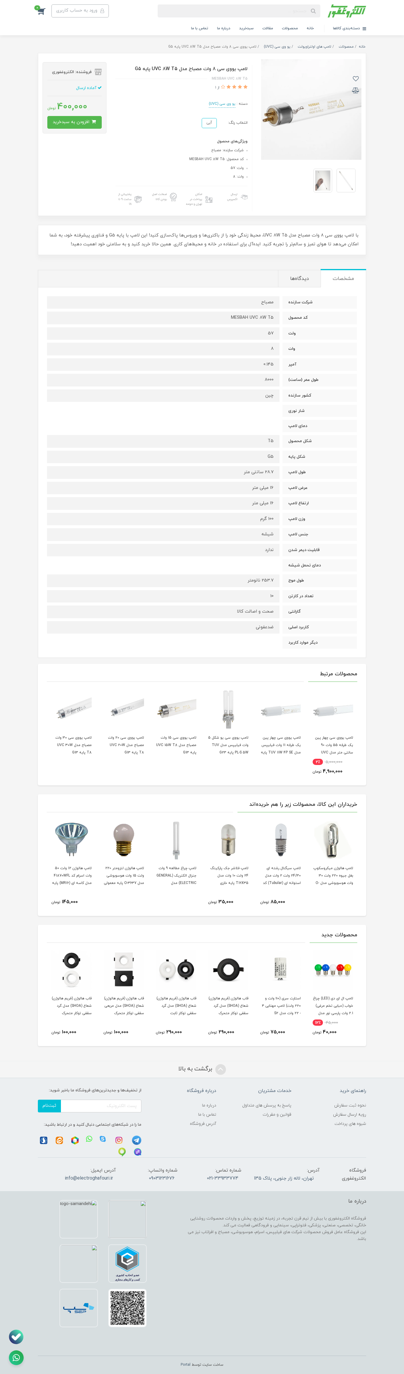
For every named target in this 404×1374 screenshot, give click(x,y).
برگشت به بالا (196, 1069)
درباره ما (223, 28)
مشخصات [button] (343, 278)
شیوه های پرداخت (350, 1124)
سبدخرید (246, 28)
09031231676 (161, 1178)
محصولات (290, 28)
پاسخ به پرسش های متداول (266, 1105)
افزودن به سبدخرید (72, 122)
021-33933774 (222, 1178)
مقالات (267, 28)
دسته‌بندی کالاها (347, 28)
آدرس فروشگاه (203, 1124)
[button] (44, 10)
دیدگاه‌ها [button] (299, 278)
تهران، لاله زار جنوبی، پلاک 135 (284, 1178)
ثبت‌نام (49, 1106)
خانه (310, 28)
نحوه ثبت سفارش (350, 1105)
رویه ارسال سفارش (349, 1114)
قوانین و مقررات (277, 1114)
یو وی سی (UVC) (222, 104)
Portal (185, 1364)
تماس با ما (199, 28)
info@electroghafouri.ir (89, 1178)
